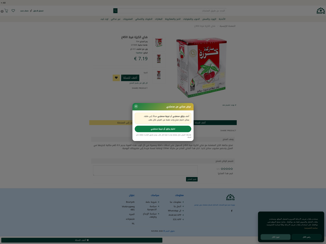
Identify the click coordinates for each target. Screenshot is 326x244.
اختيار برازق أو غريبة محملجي (163, 129)
